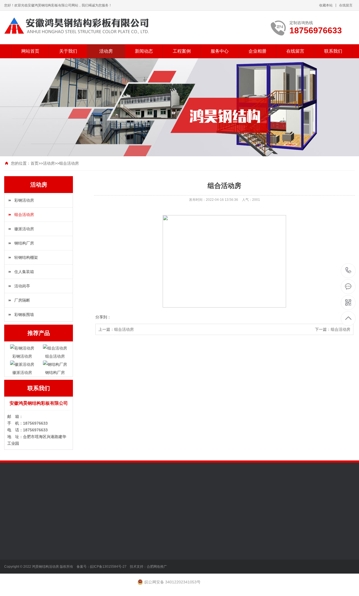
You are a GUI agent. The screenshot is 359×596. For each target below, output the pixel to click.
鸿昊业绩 (12, 559)
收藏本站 (326, 5)
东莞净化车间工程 (43, 500)
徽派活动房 (24, 229)
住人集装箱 (24, 271)
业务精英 (12, 550)
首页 (34, 163)
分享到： (103, 317)
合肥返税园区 (75, 500)
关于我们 (68, 51)
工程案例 (182, 51)
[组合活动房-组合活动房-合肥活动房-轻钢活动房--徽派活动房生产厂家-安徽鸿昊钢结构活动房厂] (76, 26)
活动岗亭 (22, 286)
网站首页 (30, 51)
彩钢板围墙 (24, 314)
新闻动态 (144, 51)
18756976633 (348, 270)
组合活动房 (69, 163)
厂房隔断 (22, 300)
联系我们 (333, 51)
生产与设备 (14, 542)
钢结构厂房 (24, 243)
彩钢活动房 (24, 200)
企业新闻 (90, 550)
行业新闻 (90, 542)
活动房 (106, 51)
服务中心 (220, 51)
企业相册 (257, 51)
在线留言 (346, 5)
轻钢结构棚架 (26, 257)
